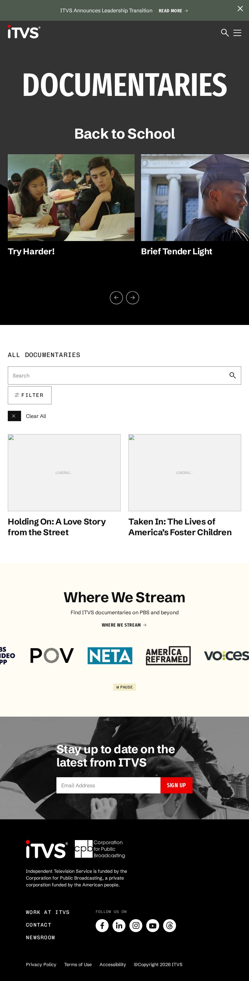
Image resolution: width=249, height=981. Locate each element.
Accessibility (113, 964)
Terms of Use (78, 964)
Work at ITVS (48, 912)
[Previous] (116, 297)
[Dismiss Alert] (240, 8)
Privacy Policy (41, 964)
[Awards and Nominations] (14, 416)
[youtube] (152, 925)
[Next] (132, 297)
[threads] (169, 925)
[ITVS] (24, 31)
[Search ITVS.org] (225, 33)
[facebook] (102, 925)
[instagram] (135, 925)
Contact (39, 925)
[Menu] (237, 33)
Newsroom (40, 937)
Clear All (36, 416)
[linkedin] (119, 925)
